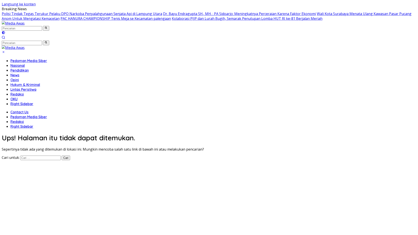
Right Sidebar (21, 104)
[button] (46, 28)
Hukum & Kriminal (25, 84)
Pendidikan (19, 70)
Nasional (17, 65)
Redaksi (17, 94)
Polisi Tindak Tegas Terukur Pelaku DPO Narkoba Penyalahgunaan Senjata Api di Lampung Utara (82, 13)
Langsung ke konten (19, 4)
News (14, 75)
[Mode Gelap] (3, 33)
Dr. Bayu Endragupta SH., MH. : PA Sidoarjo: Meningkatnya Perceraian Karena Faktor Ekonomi (239, 13)
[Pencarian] (3, 37)
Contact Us (19, 112)
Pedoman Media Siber (28, 61)
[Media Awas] (13, 23)
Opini (14, 80)
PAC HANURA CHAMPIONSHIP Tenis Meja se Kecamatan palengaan (116, 18)
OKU (14, 99)
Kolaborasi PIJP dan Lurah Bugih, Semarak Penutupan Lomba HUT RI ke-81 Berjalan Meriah (247, 18)
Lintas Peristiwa (23, 89)
